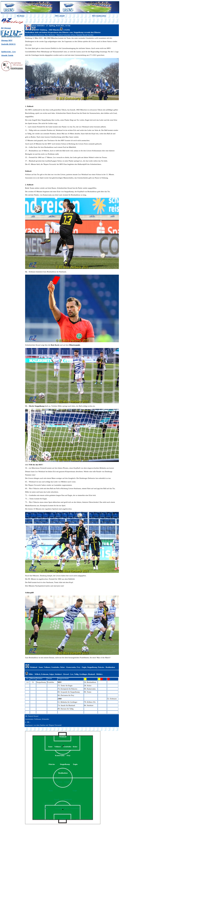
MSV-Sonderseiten (99, 16)
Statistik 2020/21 (8, 44)
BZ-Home (20, 16)
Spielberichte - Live (8, 52)
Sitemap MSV (6, 40)
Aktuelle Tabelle (7, 55)
